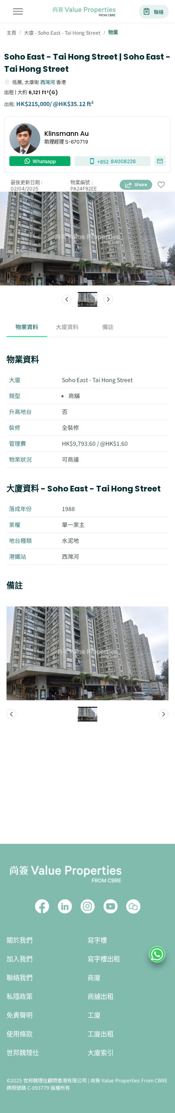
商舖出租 (101, 996)
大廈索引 (101, 1053)
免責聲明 (20, 1015)
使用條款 (20, 1034)
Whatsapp (44, 161)
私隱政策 (20, 996)
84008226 (116, 161)
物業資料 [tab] (26, 327)
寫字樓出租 (104, 959)
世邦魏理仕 (23, 1053)
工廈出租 (101, 1034)
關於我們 (20, 940)
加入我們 (20, 959)
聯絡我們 (20, 977)
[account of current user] (18, 11)
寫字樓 (97, 940)
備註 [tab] (108, 327)
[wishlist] (161, 185)
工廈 (94, 1015)
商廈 (94, 977)
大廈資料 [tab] (67, 327)
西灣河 (47, 81)
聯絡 (159, 11)
